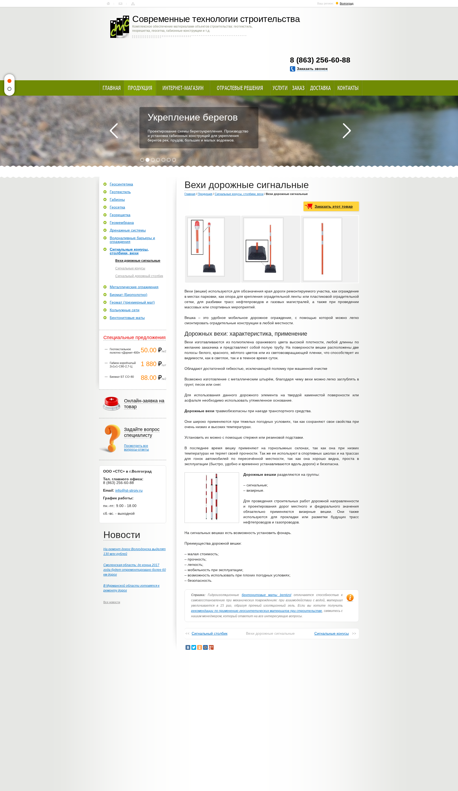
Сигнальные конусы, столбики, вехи (239, 193)
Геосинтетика (121, 184)
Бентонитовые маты (127, 317)
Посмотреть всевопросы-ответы (136, 447)
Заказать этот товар (334, 206)
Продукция (140, 88)
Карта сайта (133, 3)
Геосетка (117, 207)
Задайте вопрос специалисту (142, 432)
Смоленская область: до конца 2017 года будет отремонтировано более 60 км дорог (134, 569)
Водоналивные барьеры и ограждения (132, 239)
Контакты (120, 3)
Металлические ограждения (134, 287)
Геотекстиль (120, 192)
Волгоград (346, 3)
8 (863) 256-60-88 (320, 60)
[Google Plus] (211, 647)
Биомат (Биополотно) (128, 294)
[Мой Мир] (205, 647)
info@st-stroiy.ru (129, 490)
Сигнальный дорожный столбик (139, 276)
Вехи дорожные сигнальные (137, 261)
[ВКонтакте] (188, 647)
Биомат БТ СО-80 (122, 376)
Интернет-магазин (183, 88)
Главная (108, 3)
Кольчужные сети (124, 310)
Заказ (298, 88)
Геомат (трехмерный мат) (132, 302)
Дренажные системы (128, 230)
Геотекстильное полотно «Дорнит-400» (125, 351)
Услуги (280, 88)
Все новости (111, 602)
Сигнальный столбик (209, 633)
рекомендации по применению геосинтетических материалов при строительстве (256, 611)
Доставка (320, 88)
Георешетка (120, 215)
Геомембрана (122, 222)
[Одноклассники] (199, 647)
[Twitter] (193, 647)
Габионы (117, 199)
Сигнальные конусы (331, 633)
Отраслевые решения (240, 88)
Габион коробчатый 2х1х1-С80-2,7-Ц (123, 364)
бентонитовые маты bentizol (266, 595)
